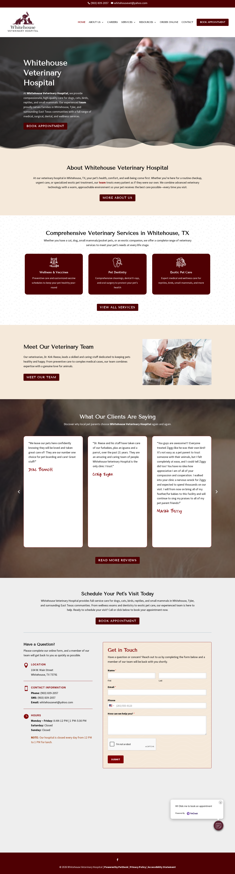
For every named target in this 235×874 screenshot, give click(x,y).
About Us (95, 22)
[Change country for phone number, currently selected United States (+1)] (111, 706)
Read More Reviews (117, 560)
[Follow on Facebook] (117, 859)
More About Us (117, 198)
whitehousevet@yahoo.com (56, 702)
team (82, 102)
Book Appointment (212, 22)
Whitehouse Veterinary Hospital (47, 93)
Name (112, 670)
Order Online (169, 22)
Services (127, 22)
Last (160, 680)
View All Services (117, 307)
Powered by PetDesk (116, 867)
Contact (187, 22)
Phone (111, 700)
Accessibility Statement (162, 867)
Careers (112, 22)
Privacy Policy (138, 867)
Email (112, 687)
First (109, 680)
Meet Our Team (41, 377)
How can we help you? (121, 713)
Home (81, 22)
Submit (115, 759)
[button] (218, 825)
